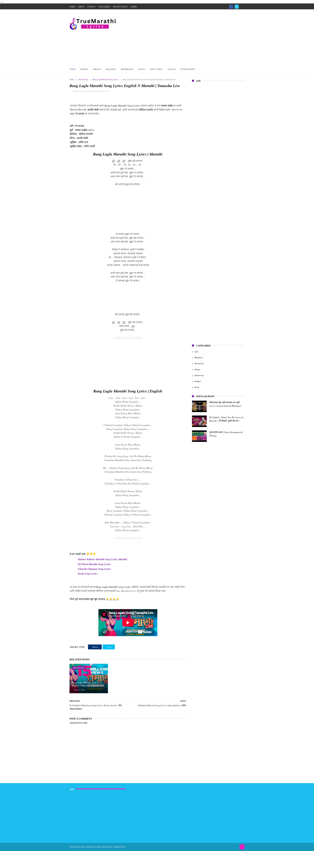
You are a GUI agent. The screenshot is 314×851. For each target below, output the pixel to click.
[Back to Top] (242, 846)
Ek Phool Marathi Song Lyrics (94, 564)
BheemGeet (127, 69)
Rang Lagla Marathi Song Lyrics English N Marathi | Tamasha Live (88, 684)
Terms (134, 6)
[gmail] (242, 5)
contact (91, 6)
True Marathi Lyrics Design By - (97, 847)
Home (73, 69)
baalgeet (197, 381)
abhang (197, 369)
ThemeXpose (119, 847)
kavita (196, 387)
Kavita (141, 69)
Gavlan (171, 69)
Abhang (97, 69)
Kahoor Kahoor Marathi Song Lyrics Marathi (102, 559)
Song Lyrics (156, 69)
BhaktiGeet (198, 357)
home (72, 6)
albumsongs (199, 375)
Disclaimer (104, 6)
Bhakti (84, 69)
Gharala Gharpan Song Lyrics (94, 569)
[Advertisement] (184, 37)
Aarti (196, 351)
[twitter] (237, 7)
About (81, 6)
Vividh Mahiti (187, 69)
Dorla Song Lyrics (87, 573)
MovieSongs (83, 79)
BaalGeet (111, 69)
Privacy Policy (120, 6)
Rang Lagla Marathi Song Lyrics (105, 79)
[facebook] (231, 7)
